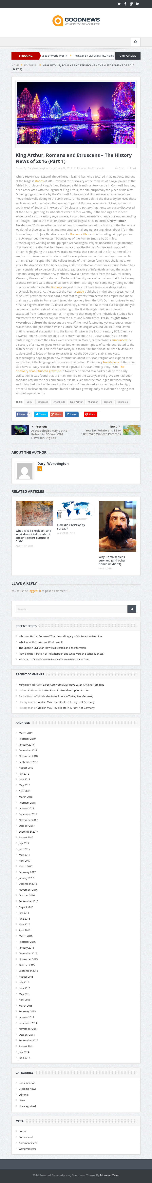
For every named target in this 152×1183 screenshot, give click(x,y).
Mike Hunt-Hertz (29, 684)
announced (119, 340)
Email (133, 168)
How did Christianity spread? (71, 526)
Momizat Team (110, 1175)
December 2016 (28, 883)
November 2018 (28, 756)
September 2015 (28, 970)
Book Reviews (27, 1083)
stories (39, 181)
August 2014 (26, 1046)
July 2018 (24, 773)
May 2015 (24, 994)
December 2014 (28, 1023)
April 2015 (24, 999)
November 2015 (28, 959)
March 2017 (25, 866)
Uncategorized (27, 1106)
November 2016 (28, 889)
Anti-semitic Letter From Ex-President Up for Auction (58, 690)
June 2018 (24, 779)
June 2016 (24, 918)
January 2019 (26, 744)
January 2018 (26, 808)
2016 (29, 402)
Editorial (81, 168)
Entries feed (26, 1137)
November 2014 (28, 1028)
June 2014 (24, 1057)
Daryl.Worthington (38, 168)
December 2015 (28, 953)
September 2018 (28, 762)
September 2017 (28, 831)
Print (121, 168)
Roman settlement (82, 234)
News (22, 1100)
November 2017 (28, 820)
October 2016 (27, 895)
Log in (22, 1131)
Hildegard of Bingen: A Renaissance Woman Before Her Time (54, 659)
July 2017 (24, 843)
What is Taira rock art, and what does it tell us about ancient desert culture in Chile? (33, 536)
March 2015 (25, 1005)
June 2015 (24, 988)
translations (111, 362)
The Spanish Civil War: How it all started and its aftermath (86, 55)
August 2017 (26, 837)
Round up (123, 402)
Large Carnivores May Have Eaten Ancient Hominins (73, 684)
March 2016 (25, 936)
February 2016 (27, 941)
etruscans (43, 402)
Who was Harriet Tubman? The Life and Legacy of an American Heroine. (60, 636)
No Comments (96, 168)
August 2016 (26, 907)
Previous (41, 426)
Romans (108, 402)
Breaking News (27, 1088)
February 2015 (27, 1011)
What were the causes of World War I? (41, 642)
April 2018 (24, 791)
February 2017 (27, 872)
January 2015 (26, 1017)
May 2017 (24, 854)
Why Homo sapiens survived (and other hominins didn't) (112, 560)
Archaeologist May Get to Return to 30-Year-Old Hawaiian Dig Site (49, 434)
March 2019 (25, 733)
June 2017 (24, 849)
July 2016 (24, 912)
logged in (35, 591)
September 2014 (28, 1040)
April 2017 (24, 860)
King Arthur (76, 402)
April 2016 (24, 930)
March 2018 (25, 796)
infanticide (59, 402)
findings (56, 287)
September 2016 (28, 901)
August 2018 (26, 767)
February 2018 (27, 802)
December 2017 (28, 814)
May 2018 (24, 785)
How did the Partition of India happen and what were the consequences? (61, 653)
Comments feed (28, 1143)
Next (113, 426)
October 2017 (27, 825)
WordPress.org (27, 1148)
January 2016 (26, 947)
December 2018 (28, 750)
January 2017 (26, 878)
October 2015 (27, 965)
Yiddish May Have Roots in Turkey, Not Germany (64, 696)
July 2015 (24, 982)
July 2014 (24, 1052)
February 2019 (27, 738)
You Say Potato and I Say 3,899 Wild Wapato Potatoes (101, 432)
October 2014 (27, 1034)
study (80, 291)
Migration (93, 402)
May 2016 (24, 924)
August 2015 (26, 976)
